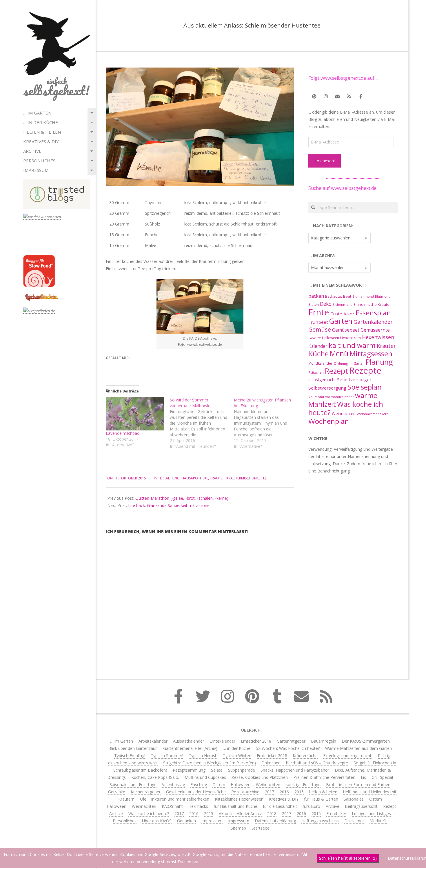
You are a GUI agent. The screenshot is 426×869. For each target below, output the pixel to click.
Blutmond (382, 296)
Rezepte (365, 370)
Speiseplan (364, 387)
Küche (318, 353)
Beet (347, 296)
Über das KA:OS (157, 820)
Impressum (35, 170)
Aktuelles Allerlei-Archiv (240, 813)
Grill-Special (382, 777)
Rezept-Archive (245, 792)
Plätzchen (316, 372)
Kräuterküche (305, 755)
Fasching (198, 784)
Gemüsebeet (345, 330)
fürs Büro (311, 806)
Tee (264, 478)
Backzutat (333, 296)
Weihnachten (344, 413)
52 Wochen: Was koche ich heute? (288, 748)
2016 (284, 792)
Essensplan (373, 312)
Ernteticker (342, 314)
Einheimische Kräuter (372, 304)
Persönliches (39, 160)
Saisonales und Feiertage (133, 784)
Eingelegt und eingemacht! (347, 755)
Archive (32, 151)
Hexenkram (350, 337)
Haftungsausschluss (320, 820)
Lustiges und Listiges (371, 813)
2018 (271, 813)
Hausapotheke (194, 478)
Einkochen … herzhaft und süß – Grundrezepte (304, 763)
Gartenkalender (373, 321)
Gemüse (319, 329)
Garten (340, 321)
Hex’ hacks (198, 806)
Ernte (318, 312)
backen (316, 296)
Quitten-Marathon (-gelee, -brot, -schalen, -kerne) (181, 498)
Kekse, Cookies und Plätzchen (260, 777)
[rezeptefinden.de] (39, 311)
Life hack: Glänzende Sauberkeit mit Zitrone (169, 505)
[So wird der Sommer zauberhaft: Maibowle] (202, 423)
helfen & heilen (42, 132)
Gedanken (186, 820)
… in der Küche (40, 122)
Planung (379, 362)
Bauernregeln (323, 741)
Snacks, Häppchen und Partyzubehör (295, 770)
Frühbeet (318, 322)
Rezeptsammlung (189, 770)
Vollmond (316, 396)
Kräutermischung (242, 478)
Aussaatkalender (188, 741)
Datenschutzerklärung (275, 820)
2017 (269, 792)
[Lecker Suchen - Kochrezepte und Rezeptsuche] (41, 294)
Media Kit (378, 820)
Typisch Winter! (237, 755)
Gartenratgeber (291, 741)
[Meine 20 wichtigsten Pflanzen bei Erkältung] (266, 423)
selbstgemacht (322, 379)
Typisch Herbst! (203, 755)
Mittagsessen (370, 353)
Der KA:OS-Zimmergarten (366, 741)
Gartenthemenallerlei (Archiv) (190, 748)
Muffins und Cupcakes (205, 777)
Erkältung (170, 478)
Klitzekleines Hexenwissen (239, 799)
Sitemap (238, 828)
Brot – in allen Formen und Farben (358, 784)
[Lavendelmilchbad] (135, 413)
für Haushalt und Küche (235, 806)
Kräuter (217, 478)
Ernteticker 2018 (256, 741)
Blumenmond (363, 296)
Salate (217, 770)
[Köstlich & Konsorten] (42, 217)
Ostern (218, 784)
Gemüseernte (375, 330)
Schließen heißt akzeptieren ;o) (348, 858)
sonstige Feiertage (303, 784)
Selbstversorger (354, 379)
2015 (299, 792)
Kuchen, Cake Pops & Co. (155, 777)
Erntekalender (222, 741)
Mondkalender (320, 363)
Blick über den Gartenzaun (133, 748)
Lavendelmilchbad (122, 433)
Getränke (116, 792)
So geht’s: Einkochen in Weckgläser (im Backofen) (209, 763)
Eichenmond (342, 305)
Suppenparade (241, 770)
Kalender (317, 346)
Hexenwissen (378, 337)
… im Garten (37, 113)
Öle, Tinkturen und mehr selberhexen (174, 799)
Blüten (313, 304)
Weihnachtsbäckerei (373, 414)
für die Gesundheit (280, 806)
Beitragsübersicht (361, 806)
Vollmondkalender (339, 396)
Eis (363, 777)
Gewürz (314, 338)
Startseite (261, 828)
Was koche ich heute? (345, 408)
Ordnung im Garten (349, 363)
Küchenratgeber (146, 792)
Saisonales (354, 799)
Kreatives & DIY (41, 141)
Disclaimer (354, 820)
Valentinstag (173, 784)
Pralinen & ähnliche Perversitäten (324, 777)
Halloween (330, 337)
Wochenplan (328, 421)
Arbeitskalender (153, 741)
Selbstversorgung (327, 388)
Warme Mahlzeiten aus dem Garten (358, 748)
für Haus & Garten (321, 799)
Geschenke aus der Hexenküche (196, 792)
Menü (339, 353)
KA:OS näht (172, 806)
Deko (326, 303)
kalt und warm (352, 345)
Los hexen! (324, 160)
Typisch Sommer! (167, 755)
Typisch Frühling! (129, 755)
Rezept (336, 371)
